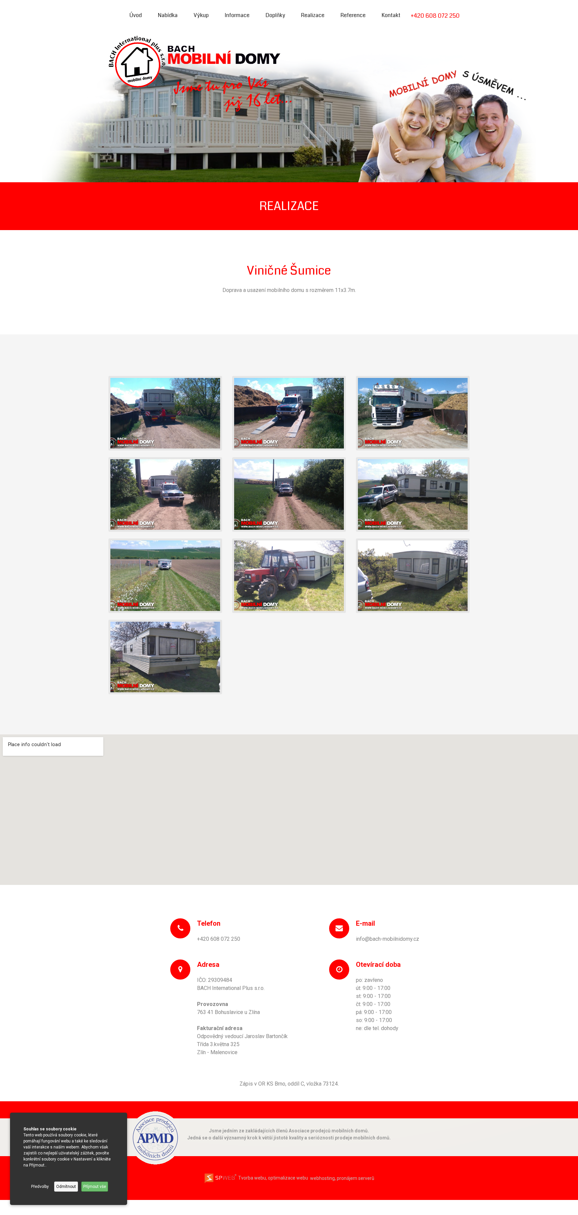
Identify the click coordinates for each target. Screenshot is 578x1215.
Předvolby (40, 1186)
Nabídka (168, 15)
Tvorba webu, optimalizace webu (272, 1178)
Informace (237, 15)
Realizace (312, 15)
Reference (353, 15)
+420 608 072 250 (435, 15)
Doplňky (275, 15)
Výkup (201, 15)
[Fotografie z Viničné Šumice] (165, 413)
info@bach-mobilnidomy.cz (387, 939)
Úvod (135, 15)
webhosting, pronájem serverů (342, 1178)
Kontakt (391, 15)
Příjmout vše (94, 1186)
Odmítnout (66, 1186)
